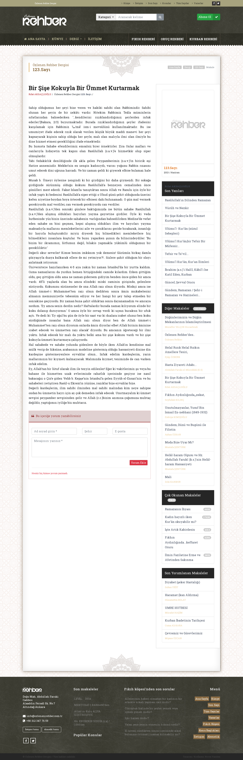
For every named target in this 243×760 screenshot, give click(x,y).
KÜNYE (57, 39)
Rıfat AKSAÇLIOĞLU (40, 94)
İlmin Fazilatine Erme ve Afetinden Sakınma (182, 557)
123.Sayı (199, 67)
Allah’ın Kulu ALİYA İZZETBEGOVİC (87, 713)
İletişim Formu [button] (32, 729)
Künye (126, 3)
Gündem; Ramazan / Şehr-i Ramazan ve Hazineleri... (183, 292)
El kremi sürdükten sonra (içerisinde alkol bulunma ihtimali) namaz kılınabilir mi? (153, 732)
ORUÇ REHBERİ (172, 39)
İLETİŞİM (95, 39)
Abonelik (213, 736)
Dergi (187, 67)
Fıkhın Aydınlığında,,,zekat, (185, 395)
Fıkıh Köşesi (211, 724)
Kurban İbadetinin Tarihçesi (185, 620)
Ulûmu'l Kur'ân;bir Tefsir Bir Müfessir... (185, 243)
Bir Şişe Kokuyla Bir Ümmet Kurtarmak (185, 218)
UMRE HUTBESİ (176, 608)
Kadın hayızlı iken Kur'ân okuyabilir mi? (180, 519)
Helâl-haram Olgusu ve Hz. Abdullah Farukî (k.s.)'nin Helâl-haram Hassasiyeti (188, 459)
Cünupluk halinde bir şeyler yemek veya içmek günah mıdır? (151, 710)
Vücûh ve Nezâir (177, 208)
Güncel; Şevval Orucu (180, 282)
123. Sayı (86, 94)
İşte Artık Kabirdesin (180, 529)
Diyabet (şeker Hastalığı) (182, 582)
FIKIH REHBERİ (143, 39)
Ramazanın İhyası (178, 509)
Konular (166, 3)
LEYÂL (78, 698)
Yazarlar (198, 3)
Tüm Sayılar (182, 3)
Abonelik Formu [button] (51, 729)
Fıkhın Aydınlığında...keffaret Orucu (181, 542)
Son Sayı (152, 3)
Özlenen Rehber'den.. (180, 335)
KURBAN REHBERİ (203, 39)
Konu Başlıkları (209, 730)
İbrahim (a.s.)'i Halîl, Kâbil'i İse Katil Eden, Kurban (186, 272)
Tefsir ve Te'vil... (177, 254)
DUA (88, 698)
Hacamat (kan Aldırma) (181, 595)
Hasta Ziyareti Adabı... (181, 365)
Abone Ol (204, 17)
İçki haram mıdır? (137, 718)
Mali (168, 477)
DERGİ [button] (75, 39)
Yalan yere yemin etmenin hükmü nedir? (152, 724)
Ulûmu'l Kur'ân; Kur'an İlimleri (187, 262)
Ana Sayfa (174, 67)
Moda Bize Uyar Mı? (179, 442)
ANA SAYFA (37, 39)
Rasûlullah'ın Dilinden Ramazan (188, 200)
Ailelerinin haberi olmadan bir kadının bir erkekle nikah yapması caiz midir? (153, 700)
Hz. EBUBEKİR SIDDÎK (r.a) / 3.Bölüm (92, 722)
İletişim (139, 3)
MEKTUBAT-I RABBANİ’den (92, 705)
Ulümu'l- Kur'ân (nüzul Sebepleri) (181, 231)
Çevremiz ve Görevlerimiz (183, 633)
